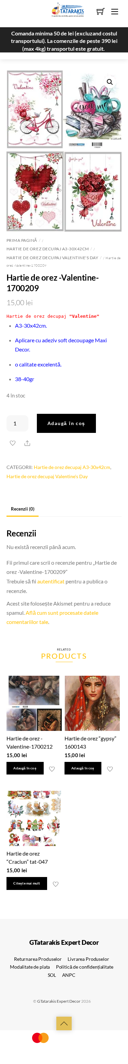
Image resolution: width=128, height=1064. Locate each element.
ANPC (68, 975)
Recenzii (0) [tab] (22, 509)
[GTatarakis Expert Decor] (64, 12)
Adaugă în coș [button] (25, 768)
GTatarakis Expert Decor (59, 1001)
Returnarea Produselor (38, 959)
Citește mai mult (26, 883)
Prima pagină (21, 240)
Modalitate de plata (30, 967)
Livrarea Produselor (88, 959)
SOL (52, 975)
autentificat (51, 581)
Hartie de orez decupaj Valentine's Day (52, 257)
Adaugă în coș (66, 423)
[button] (110, 82)
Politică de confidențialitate (84, 967)
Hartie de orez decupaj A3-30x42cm (47, 248)
